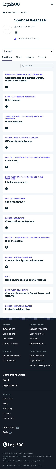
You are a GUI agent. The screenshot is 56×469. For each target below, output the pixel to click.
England (23, 13)
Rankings (12, 13)
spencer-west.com (26, 27)
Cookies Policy (26, 465)
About (19, 57)
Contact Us (37, 465)
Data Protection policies (11, 465)
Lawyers (30, 57)
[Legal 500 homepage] (28, 444)
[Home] (25, 4)
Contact (42, 57)
